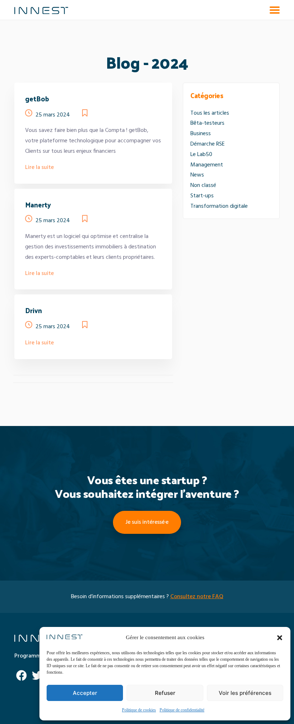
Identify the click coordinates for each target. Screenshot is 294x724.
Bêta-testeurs (207, 123)
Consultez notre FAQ (196, 596)
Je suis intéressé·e (147, 522)
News (197, 175)
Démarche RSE (207, 144)
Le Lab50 (201, 154)
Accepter (85, 692)
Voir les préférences (245, 692)
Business (200, 133)
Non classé (203, 185)
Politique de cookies (139, 710)
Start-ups (202, 196)
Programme (29, 656)
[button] (279, 637)
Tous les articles (209, 113)
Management (206, 165)
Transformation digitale (219, 206)
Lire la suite (39, 167)
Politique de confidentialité (182, 710)
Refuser (165, 692)
